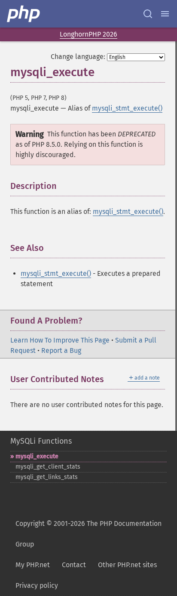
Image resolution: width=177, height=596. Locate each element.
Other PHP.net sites (127, 565)
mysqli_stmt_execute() (127, 108)
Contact (74, 565)
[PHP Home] (24, 14)
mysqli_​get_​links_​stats (46, 477)
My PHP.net (32, 565)
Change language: (78, 56)
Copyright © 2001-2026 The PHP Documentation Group (88, 533)
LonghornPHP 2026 (88, 34)
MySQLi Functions (41, 441)
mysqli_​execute (36, 456)
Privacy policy (36, 585)
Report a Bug (61, 350)
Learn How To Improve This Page (60, 340)
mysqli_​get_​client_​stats (47, 466)
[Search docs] (147, 13)
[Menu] (165, 13)
